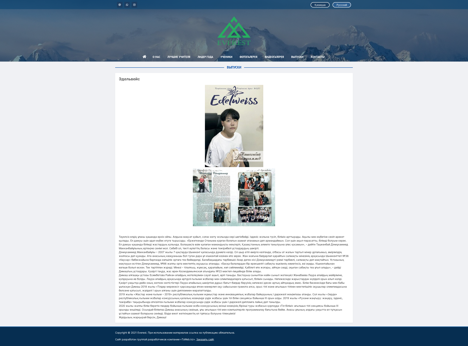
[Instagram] (134, 5)
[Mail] (119, 5)
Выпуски (297, 57)
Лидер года (205, 57)
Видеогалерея (274, 57)
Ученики (226, 57)
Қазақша (320, 4)
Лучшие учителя (178, 57)
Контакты (317, 57)
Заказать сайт (205, 339)
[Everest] (234, 30)
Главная (144, 57)
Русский (342, 4)
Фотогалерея (248, 57)
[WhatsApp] (127, 5)
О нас (156, 57)
